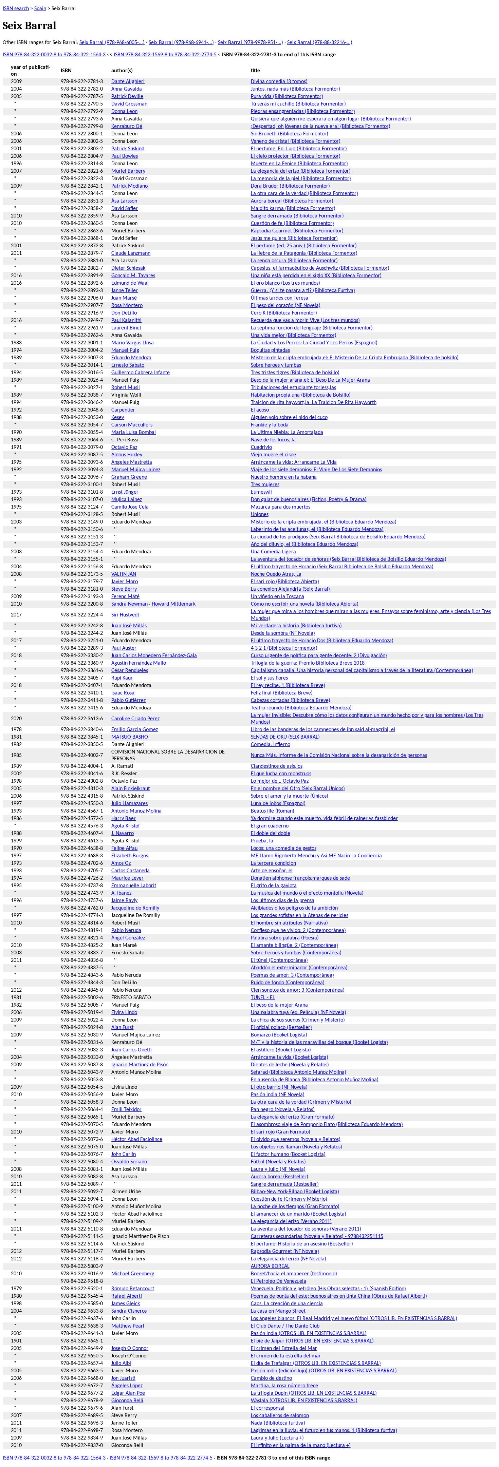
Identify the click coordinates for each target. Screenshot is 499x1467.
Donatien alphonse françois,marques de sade (300, 878)
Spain (40, 9)
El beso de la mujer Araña (279, 1005)
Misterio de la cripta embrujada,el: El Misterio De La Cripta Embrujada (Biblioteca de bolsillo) (355, 358)
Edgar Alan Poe (128, 1393)
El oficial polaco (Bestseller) (281, 1027)
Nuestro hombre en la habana (284, 477)
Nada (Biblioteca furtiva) (278, 1423)
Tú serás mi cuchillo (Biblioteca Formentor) (298, 104)
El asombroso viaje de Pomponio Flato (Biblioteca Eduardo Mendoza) (327, 1124)
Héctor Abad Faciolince (136, 1139)
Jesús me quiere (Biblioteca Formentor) (294, 238)
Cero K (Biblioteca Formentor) (284, 313)
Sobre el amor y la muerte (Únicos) (289, 796)
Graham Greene (129, 477)
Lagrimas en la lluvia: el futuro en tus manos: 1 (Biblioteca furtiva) (324, 1430)
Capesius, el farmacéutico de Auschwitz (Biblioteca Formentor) (320, 268)
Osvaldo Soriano (129, 1162)
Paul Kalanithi (126, 320)
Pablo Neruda (126, 930)
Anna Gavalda (126, 89)
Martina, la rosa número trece (284, 1386)
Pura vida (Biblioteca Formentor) (287, 96)
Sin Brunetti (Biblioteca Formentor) (289, 134)
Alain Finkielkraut (130, 789)
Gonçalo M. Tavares (133, 276)
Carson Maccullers (131, 425)
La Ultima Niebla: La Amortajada (287, 432)
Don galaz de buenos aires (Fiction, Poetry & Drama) (309, 499)
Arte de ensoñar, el (272, 871)
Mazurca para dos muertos (280, 507)
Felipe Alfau (124, 848)
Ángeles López (127, 1386)
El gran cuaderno (270, 826)
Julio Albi (121, 1363)
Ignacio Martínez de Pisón (139, 1065)
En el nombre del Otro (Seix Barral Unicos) (298, 789)
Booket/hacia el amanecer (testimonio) (294, 1274)
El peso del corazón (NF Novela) (285, 305)
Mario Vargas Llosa (132, 343)
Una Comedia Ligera (273, 552)
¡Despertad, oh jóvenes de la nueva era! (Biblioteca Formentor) (320, 126)
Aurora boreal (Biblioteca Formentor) (292, 201)
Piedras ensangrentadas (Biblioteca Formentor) (303, 111)
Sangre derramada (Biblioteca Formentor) (297, 216)
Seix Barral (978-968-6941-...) (181, 42)
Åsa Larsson (124, 201)
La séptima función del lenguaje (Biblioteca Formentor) (312, 328)
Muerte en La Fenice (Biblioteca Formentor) (299, 164)
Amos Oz (121, 863)
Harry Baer (123, 818)
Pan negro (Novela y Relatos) (283, 1109)
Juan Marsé (124, 298)
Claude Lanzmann (130, 253)
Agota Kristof (125, 826)
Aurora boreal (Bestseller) (279, 1177)
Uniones (260, 514)
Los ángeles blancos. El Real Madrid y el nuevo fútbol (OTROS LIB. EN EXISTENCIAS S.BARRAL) (354, 1318)
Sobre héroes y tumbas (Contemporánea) (296, 953)
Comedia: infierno (270, 744)
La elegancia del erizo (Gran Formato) (293, 1117)
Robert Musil (125, 387)
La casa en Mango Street (278, 1311)
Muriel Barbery (128, 171)
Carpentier (123, 410)
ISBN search (16, 9)
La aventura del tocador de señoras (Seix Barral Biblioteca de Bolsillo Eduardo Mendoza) (348, 559)
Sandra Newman (129, 604)
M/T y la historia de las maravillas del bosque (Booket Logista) (319, 1042)
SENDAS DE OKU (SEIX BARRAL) (285, 737)
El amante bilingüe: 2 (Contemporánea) (294, 945)
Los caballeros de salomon (280, 1415)
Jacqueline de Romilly (135, 908)
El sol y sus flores (269, 678)
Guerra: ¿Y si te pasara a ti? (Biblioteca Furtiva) (303, 290)
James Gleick (125, 1304)
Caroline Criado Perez (135, 719)
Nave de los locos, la (273, 440)
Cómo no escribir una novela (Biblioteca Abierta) (304, 604)
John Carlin (123, 1154)
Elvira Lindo (124, 1012)
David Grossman (129, 104)
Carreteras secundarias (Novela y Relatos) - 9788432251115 (317, 1236)
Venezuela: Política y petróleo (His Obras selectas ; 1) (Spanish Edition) (328, 1289)
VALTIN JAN (123, 574)
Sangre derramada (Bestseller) (285, 1184)
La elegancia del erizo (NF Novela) (288, 1259)
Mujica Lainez (126, 499)
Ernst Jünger (124, 492)
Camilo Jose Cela (130, 507)
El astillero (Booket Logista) (281, 1050)
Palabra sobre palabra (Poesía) (285, 938)
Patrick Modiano (129, 186)
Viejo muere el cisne (273, 455)
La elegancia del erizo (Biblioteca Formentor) (301, 171)
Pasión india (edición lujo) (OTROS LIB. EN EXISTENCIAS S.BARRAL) (324, 1371)
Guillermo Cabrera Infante (140, 373)
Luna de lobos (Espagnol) (278, 803)
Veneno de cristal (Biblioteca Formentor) (295, 141)
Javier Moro (124, 582)
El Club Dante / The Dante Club (285, 1326)
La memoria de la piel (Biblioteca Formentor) (301, 179)
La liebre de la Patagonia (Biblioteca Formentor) (304, 253)
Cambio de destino (271, 1378)
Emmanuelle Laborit (133, 886)
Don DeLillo (124, 313)
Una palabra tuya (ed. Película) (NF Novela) (298, 1012)
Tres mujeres (265, 485)
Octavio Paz (124, 447)
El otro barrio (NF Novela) (279, 1087)
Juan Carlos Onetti (131, 1050)
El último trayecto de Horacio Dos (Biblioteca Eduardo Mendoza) (322, 641)
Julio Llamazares (129, 803)
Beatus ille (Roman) (272, 811)
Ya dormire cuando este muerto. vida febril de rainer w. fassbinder (324, 818)
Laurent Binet (126, 328)
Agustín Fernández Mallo (138, 663)
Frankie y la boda (270, 425)
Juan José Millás (129, 626)
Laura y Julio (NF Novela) (278, 1169)
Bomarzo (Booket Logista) (279, 1035)
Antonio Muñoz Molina (136, 811)
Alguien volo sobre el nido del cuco (289, 417)
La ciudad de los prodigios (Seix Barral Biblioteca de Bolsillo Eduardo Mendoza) (338, 537)
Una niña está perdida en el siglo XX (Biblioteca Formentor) (316, 276)
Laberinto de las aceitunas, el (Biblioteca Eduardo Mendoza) (317, 529)
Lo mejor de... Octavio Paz (280, 781)
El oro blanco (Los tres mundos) (285, 283)
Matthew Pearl (127, 1326)
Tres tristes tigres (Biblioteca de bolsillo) (295, 373)
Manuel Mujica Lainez (135, 470)
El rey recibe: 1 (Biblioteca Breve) (288, 685)
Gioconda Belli (127, 1401)
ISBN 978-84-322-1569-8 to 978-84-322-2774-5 (165, 55)
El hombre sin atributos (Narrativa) (289, 923)
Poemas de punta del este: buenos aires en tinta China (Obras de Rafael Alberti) (339, 1296)
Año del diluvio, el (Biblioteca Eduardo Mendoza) (304, 544)
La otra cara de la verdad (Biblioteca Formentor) (304, 193)
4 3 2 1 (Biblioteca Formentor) (284, 648)
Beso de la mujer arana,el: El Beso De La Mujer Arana (310, 380)
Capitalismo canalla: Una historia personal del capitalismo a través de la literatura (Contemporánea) (362, 670)
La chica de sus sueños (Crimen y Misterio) (298, 1020)
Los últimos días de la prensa (282, 900)
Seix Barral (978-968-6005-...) (112, 42)
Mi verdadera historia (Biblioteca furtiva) (296, 626)
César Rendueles (129, 670)
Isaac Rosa (122, 693)
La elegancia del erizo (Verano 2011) (291, 1221)
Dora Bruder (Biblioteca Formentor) (290, 186)
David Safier (124, 208)
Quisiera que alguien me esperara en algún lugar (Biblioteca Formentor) (331, 119)
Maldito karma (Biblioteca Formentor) (293, 208)
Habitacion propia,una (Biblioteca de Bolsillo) (301, 395)
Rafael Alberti (126, 1296)
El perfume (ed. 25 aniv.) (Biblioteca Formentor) (304, 246)
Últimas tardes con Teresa (279, 298)
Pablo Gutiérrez (128, 700)
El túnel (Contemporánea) (279, 960)
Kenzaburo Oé (126, 126)
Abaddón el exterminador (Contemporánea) (299, 968)
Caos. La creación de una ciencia (287, 1304)
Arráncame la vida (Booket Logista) (289, 1057)
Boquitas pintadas (270, 350)
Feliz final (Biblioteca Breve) (282, 693)
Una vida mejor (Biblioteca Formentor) (293, 335)
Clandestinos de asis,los (276, 766)
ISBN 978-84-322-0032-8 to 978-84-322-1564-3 (54, 55)
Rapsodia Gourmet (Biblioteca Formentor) (297, 231)
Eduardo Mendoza (131, 358)
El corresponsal (267, 1408)
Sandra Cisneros (129, 1311)
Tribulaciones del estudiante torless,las (293, 387)
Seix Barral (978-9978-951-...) (250, 42)
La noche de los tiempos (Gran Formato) (295, 1206)
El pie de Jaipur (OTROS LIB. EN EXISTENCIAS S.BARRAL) (312, 1341)
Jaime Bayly (124, 900)
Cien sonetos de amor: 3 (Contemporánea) (298, 990)
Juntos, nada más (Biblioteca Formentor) (295, 89)
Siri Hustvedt (125, 615)
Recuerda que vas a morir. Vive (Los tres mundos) (305, 320)
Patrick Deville (127, 96)
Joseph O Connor (129, 1348)
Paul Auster (123, 648)
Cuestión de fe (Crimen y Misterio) (289, 1199)
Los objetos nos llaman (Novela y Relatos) (296, 1147)
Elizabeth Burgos (129, 856)
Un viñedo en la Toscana (277, 596)
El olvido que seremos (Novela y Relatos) (295, 1139)
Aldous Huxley (126, 455)
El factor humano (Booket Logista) (288, 1154)
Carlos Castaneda (130, 871)
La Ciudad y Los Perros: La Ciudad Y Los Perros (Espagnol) (314, 343)
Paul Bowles (124, 156)
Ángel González (128, 938)
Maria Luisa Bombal (133, 432)
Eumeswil (261, 492)
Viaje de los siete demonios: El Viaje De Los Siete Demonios (316, 470)
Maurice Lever (127, 878)
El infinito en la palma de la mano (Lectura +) (301, 1445)
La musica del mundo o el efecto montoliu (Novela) (307, 893)
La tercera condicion (273, 863)
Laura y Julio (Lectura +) (277, 1438)
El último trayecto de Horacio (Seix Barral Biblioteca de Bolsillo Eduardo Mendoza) (342, 567)
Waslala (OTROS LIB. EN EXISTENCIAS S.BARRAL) (304, 1401)
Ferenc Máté (125, 596)
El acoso (260, 410)
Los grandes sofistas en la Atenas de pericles (299, 915)
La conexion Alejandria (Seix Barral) (290, 589)
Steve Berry (124, 589)
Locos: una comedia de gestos (283, 848)
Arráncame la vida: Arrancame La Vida (294, 462)
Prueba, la (262, 841)
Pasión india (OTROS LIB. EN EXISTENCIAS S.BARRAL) (309, 1333)
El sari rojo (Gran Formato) (280, 1132)
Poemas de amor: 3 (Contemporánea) (292, 975)
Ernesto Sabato (127, 365)
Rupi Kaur (122, 678)
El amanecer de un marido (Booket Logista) (298, 1214)
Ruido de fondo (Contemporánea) (288, 983)
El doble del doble (270, 833)
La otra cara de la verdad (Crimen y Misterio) (301, 1102)
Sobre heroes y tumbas (276, 365)
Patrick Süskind (127, 149)
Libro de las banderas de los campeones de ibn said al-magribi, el (323, 729)
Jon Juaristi (123, 1378)
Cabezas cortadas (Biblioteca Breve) (290, 700)
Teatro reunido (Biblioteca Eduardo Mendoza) (301, 708)
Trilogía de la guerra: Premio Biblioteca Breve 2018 (308, 663)
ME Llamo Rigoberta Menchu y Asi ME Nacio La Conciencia (316, 856)
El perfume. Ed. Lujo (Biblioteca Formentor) (299, 149)
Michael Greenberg (132, 1274)
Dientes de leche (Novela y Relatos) (290, 1065)
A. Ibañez (121, 893)
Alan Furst (122, 1027)
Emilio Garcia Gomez (134, 729)
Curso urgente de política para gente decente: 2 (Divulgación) (319, 656)
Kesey (117, 417)
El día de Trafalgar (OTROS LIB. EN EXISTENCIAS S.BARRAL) (316, 1363)
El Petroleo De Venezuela (278, 1281)
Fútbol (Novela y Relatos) (278, 1162)
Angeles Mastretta (131, 462)
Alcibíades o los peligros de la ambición (294, 908)
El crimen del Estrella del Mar (284, 1348)
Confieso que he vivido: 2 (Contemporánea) (298, 930)
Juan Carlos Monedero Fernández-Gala (154, 656)
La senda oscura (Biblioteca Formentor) (294, 261)
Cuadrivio (261, 447)
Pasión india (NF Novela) (277, 1095)
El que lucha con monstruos (281, 774)
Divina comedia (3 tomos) (279, 81)
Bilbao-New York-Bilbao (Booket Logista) (295, 1192)
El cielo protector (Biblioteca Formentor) (295, 156)
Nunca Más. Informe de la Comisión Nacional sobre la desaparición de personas (339, 755)
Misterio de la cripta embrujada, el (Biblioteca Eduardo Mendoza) (323, 522)
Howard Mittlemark (174, 604)
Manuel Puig (125, 350)
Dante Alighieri (128, 81)
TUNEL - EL (263, 998)
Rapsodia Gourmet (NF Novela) (285, 1251)
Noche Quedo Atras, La (276, 574)
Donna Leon (124, 111)
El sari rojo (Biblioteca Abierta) (285, 582)
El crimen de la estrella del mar (286, 1356)
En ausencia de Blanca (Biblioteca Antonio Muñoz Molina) (314, 1080)
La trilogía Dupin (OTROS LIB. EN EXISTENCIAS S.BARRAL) (314, 1393)
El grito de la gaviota (274, 886)
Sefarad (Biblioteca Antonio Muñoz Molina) (298, 1072)
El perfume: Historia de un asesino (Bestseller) (302, 1244)
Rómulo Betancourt (132, 1289)
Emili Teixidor (126, 1109)
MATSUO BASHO (129, 737)
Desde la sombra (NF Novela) (283, 633)
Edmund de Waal (130, 283)
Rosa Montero (127, 305)
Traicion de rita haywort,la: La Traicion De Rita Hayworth (313, 402)
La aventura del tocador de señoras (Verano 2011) (306, 1229)
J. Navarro (122, 833)
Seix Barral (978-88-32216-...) (319, 42)
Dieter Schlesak (128, 268)
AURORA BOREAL (270, 1266)
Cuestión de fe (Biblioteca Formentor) (292, 223)
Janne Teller (124, 290)
